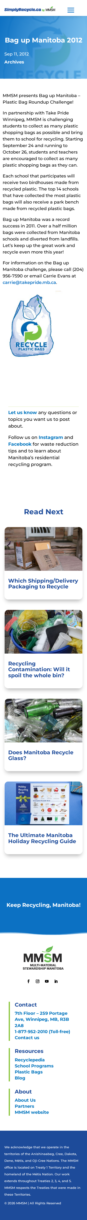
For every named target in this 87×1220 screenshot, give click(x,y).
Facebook (20, 444)
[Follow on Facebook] (28, 981)
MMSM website (32, 1112)
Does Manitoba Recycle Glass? (40, 755)
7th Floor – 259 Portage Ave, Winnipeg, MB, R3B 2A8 (42, 1019)
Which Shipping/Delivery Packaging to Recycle (43, 584)
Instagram (51, 437)
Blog (20, 1078)
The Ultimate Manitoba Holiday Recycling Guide (42, 838)
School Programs (34, 1066)
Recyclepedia (30, 1060)
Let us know (22, 412)
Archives (14, 62)
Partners (24, 1106)
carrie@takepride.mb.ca (29, 282)
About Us (25, 1100)
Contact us (27, 1037)
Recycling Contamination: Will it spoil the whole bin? (39, 669)
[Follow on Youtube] (46, 981)
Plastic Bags (29, 1072)
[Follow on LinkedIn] (55, 981)
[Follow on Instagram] (37, 981)
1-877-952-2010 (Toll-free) (42, 1031)
